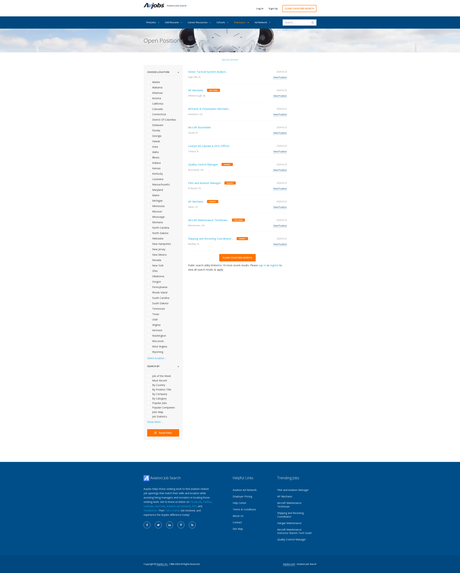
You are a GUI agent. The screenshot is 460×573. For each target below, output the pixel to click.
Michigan (157, 200)
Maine (155, 195)
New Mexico (159, 254)
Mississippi (158, 217)
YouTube (160, 506)
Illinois (155, 157)
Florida (155, 130)
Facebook (196, 502)
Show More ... (155, 422)
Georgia (156, 136)
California (157, 103)
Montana (157, 222)
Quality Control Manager (203, 164)
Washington (158, 335)
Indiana (156, 163)
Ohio (154, 271)
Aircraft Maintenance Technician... (208, 220)
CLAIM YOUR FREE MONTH (299, 8)
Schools (221, 22)
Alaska (155, 82)
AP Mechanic (196, 90)
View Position (280, 77)
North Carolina (160, 227)
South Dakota (159, 303)
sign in (262, 265)
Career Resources (198, 22)
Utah (154, 319)
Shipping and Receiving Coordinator (290, 514)
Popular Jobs (159, 403)
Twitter (207, 502)
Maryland (157, 190)
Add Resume (172, 22)
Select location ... (157, 358)
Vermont (156, 330)
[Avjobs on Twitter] (158, 525)
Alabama (156, 87)
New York (157, 265)
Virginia (155, 325)
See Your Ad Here (230, 60)
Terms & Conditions (244, 509)
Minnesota (158, 206)
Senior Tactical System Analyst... (207, 71)
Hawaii (155, 141)
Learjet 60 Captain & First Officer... (209, 146)
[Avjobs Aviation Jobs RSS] (192, 525)
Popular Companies (163, 407)
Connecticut (158, 114)
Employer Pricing (242, 496)
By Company (159, 394)
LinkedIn (148, 506)
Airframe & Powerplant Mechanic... (209, 109)
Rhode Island (159, 292)
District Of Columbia (163, 119)
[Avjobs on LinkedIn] (169, 525)
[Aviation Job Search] (154, 5)
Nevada (156, 260)
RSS (194, 506)
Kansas (156, 168)
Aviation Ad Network (178, 506)
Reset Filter (165, 432)
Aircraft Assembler (199, 127)
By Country (158, 385)
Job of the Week (161, 376)
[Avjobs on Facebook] (147, 525)
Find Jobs (151, 22)
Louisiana (157, 179)
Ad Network (261, 22)
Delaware (157, 125)
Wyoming (157, 352)
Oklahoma (157, 276)
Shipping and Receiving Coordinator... (210, 238)
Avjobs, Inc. (162, 564)
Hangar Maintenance (289, 523)
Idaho (155, 152)
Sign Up (273, 8)
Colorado (157, 109)
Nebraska (157, 238)
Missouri (156, 211)
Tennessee (158, 308)
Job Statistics (159, 416)
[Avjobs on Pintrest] (181, 525)
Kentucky (157, 173)
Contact (237, 522)
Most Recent (159, 380)
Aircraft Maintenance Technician (289, 504)
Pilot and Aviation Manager (204, 183)
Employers (240, 22)
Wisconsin (157, 341)
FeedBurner (150, 510)
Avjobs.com (289, 564)
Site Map (238, 529)
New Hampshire (161, 244)
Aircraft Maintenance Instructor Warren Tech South (294, 531)
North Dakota (159, 233)
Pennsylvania (159, 287)
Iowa (154, 146)
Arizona (156, 98)
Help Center (239, 503)
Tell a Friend (172, 510)
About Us (238, 516)
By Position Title (161, 389)
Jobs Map (157, 412)
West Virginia (159, 346)
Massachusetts (160, 184)
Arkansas (157, 93)
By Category (159, 398)
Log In (259, 8)
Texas (155, 314)
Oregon (156, 281)
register (274, 265)
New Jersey (158, 249)
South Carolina (160, 298)
